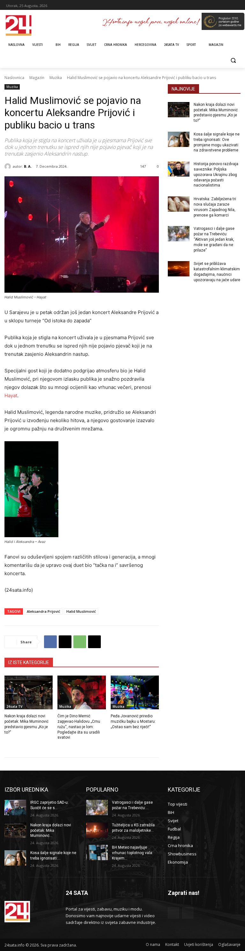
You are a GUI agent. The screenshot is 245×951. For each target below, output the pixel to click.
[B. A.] (8, 166)
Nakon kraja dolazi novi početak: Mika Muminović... (50, 830)
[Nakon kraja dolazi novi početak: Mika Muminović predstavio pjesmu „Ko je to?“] (28, 692)
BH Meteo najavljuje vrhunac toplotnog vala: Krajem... (132, 852)
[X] (65, 641)
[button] (233, 60)
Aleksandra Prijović (43, 611)
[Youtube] (187, 912)
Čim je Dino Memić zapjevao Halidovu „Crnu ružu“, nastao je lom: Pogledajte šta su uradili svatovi (78, 727)
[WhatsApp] (79, 641)
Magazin (36, 77)
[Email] (94, 641)
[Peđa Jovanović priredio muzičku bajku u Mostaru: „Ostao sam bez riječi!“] (135, 692)
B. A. (28, 166)
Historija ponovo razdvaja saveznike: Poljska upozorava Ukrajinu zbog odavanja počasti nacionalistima (216, 174)
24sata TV (14, 706)
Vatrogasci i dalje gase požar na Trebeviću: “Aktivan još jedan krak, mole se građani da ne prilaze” (214, 239)
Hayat (10, 395)
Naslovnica (14, 77)
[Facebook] (50, 641)
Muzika (55, 77)
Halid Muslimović (81, 611)
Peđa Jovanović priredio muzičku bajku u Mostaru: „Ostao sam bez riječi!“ (133, 721)
